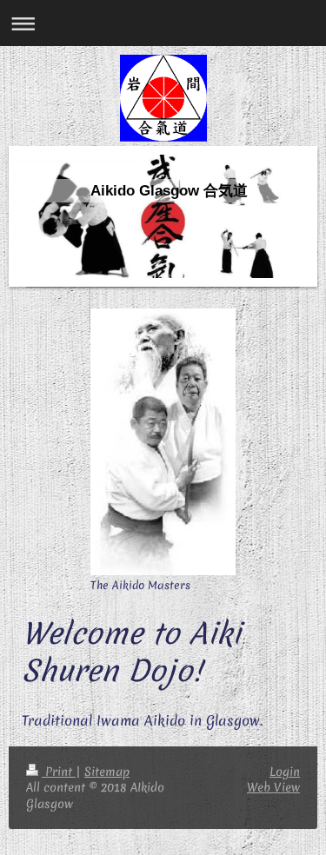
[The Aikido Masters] (163, 441)
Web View (273, 787)
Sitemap (107, 771)
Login (284, 771)
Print (59, 771)
